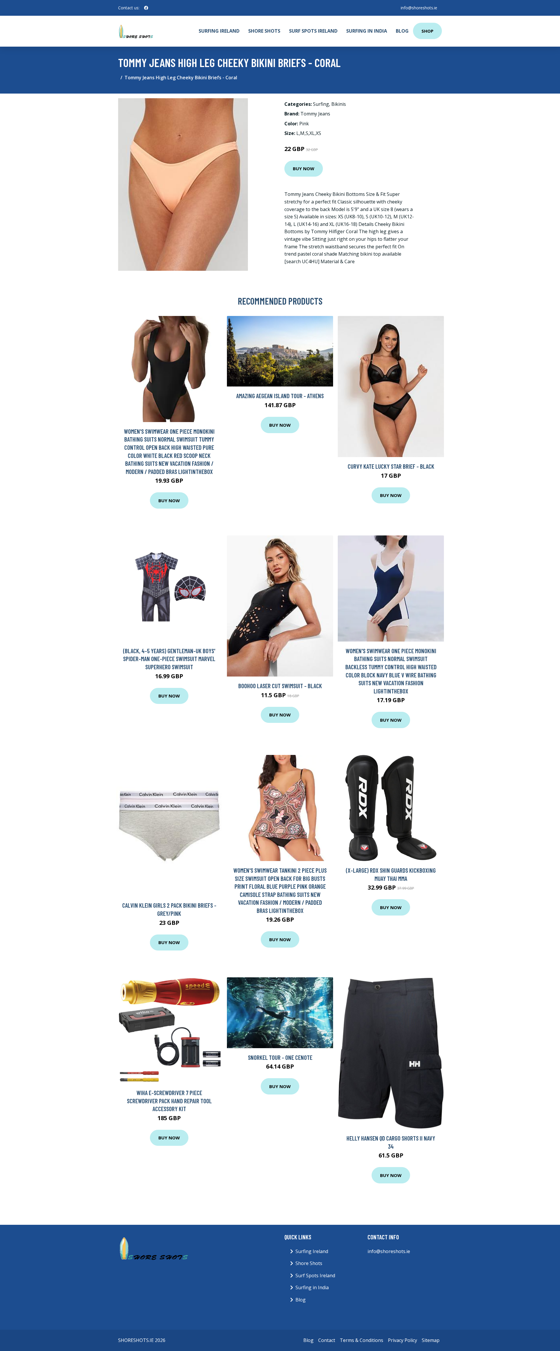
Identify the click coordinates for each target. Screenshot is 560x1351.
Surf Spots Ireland (313, 31)
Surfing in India (366, 31)
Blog (402, 31)
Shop (427, 31)
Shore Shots (264, 31)
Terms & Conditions (361, 1340)
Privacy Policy (402, 1340)
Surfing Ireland (219, 31)
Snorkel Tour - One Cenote (280, 1057)
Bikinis (338, 104)
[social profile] (146, 7)
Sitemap (431, 1340)
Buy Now (303, 168)
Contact (326, 1340)
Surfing (321, 104)
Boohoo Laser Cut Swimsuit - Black (280, 685)
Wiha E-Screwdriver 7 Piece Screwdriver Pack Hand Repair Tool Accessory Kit (169, 1100)
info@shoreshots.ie (419, 7)
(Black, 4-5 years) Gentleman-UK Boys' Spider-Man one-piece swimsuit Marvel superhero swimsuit (169, 658)
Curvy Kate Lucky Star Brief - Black (391, 466)
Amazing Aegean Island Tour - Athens (280, 395)
